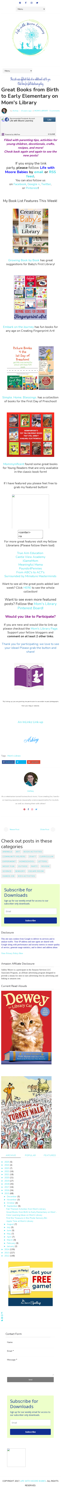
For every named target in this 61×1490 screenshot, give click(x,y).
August (10, 1224)
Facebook (19, 184)
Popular (30, 1155)
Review (45, 866)
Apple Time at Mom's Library (19, 1221)
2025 (7, 1161)
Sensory (20, 871)
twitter (22, 762)
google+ (35, 762)
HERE (27, 588)
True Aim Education (30, 553)
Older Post (44, 829)
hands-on (8, 876)
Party (34, 866)
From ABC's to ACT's (30, 572)
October (11, 1203)
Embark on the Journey (18, 327)
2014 (7, 1249)
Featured (50, 1155)
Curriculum (46, 856)
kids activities (26, 876)
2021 (7, 1174)
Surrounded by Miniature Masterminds (30, 576)
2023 (7, 1168)
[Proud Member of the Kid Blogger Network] (16, 1457)
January (11, 1246)
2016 (7, 1190)
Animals (7, 852)
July (9, 1227)
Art (18, 852)
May (9, 1233)
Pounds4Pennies (30, 568)
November (12, 1199)
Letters (42, 861)
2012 (7, 1255)
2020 (7, 1177)
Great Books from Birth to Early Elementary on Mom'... (31, 1212)
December (12, 1196)
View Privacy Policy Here (12, 953)
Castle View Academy (30, 557)
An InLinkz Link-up (30, 722)
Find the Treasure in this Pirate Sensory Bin (26, 1218)
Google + (34, 184)
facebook (9, 762)
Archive (11, 1155)
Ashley (15, 111)
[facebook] (26, 3)
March (10, 1240)
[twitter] (37, 3)
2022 (7, 1171)
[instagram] (31, 3)
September (12, 1206)
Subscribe (30, 920)
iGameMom (30, 561)
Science (7, 871)
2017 (7, 1187)
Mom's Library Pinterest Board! (37, 605)
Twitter (46, 184)
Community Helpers (14, 856)
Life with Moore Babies (33, 1481)
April (9, 1236)
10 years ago (26, 111)
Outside (23, 866)
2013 (7, 1252)
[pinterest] (20, 3)
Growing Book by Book (23, 260)
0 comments (54, 111)
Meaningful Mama (30, 565)
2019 (7, 1180)
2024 (7, 1165)
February (11, 1243)
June (9, 1230)
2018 (7, 1184)
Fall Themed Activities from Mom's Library (26, 1209)
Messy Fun (9, 866)
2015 (7, 1193)
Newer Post (14, 829)
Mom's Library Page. (44, 629)
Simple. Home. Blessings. (19, 397)
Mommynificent (13, 464)
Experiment (9, 861)
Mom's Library (41, 111)
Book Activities (33, 852)
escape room (36, 871)
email (38, 172)
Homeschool (26, 861)
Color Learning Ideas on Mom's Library (24, 1215)
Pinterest (32, 188)
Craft (32, 856)
